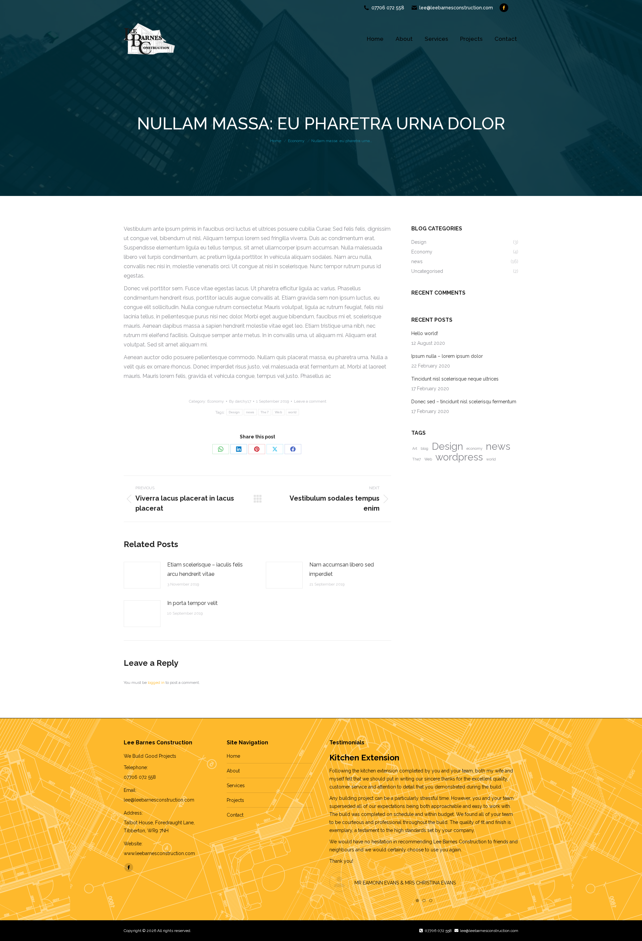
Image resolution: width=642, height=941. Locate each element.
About (233, 770)
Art (414, 448)
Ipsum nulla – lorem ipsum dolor (447, 356)
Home (233, 756)
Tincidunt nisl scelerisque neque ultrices (455, 379)
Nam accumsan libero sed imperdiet (341, 569)
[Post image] (142, 575)
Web (278, 412)
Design (234, 412)
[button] (417, 900)
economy (474, 448)
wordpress (459, 457)
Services (236, 785)
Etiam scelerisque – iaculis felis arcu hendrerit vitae (205, 569)
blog (424, 448)
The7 (264, 412)
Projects (235, 800)
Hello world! (424, 333)
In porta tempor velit (192, 603)
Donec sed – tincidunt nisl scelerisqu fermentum (463, 401)
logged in (156, 682)
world (292, 412)
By (240, 401)
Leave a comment (310, 401)
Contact (235, 815)
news (250, 412)
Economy (215, 401)
